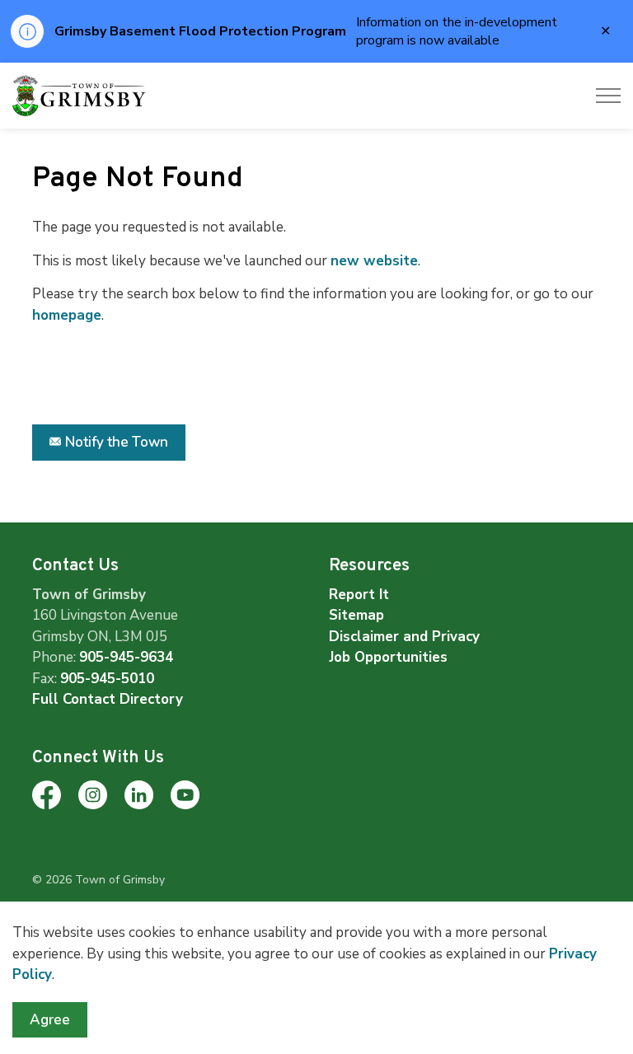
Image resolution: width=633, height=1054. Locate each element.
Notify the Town (116, 442)
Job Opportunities (388, 657)
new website (374, 260)
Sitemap (356, 615)
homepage (66, 315)
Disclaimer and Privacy (404, 636)
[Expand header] (608, 96)
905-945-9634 (126, 657)
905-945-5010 (107, 678)
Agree (50, 1019)
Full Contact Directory (107, 699)
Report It (359, 594)
